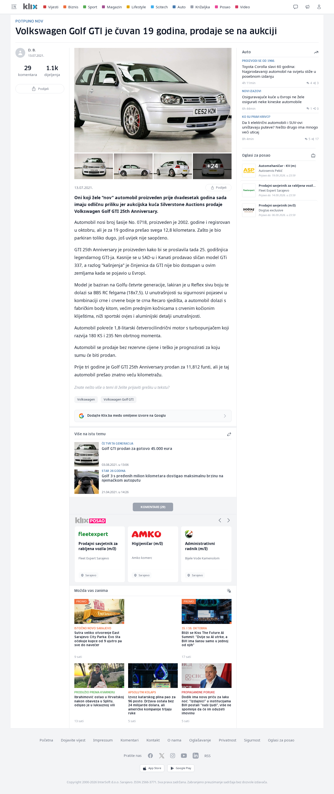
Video (245, 6)
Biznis (73, 6)
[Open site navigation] (14, 6)
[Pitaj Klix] (295, 6)
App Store (154, 768)
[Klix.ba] (30, 6)
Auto (182, 6)
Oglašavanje (200, 740)
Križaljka (202, 6)
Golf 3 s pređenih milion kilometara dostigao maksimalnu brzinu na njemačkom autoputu (162, 479)
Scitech (162, 6)
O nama (174, 740)
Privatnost (227, 740)
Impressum (103, 740)
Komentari (130, 740)
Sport (92, 6)
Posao (225, 6)
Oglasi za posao (281, 740)
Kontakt (153, 740)
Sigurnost (252, 740)
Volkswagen (86, 399)
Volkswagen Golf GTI (119, 399)
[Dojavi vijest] (307, 6)
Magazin (114, 6)
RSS (207, 755)
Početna (46, 740)
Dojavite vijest (73, 740)
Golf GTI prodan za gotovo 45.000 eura (137, 449)
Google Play (183, 768)
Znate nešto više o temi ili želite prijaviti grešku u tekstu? (121, 387)
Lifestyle (139, 6)
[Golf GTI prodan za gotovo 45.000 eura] (86, 454)
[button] (220, 520)
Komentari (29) (153, 507)
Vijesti (53, 6)
